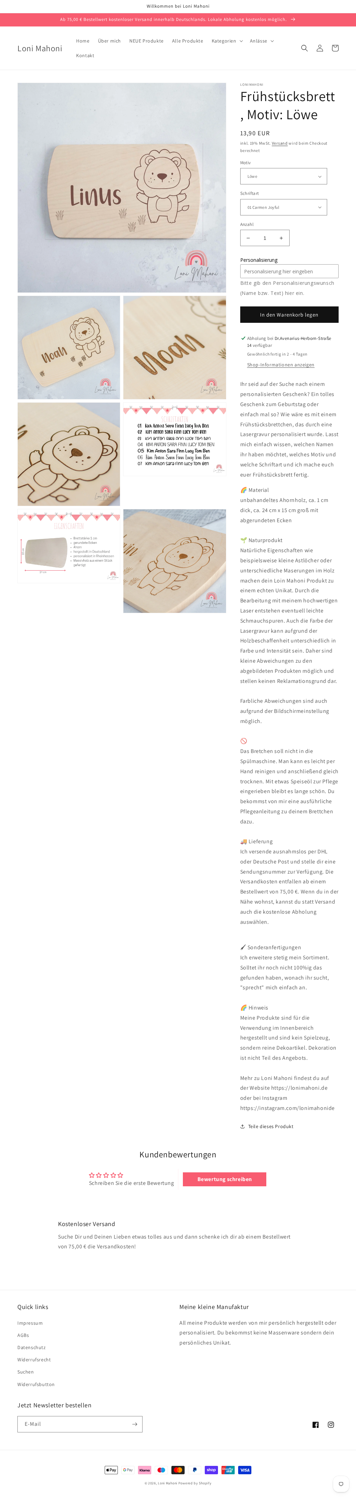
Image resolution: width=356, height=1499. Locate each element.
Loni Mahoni (167, 1483)
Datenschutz (31, 1347)
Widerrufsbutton (36, 1384)
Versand (280, 143)
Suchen (25, 1372)
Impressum (30, 1323)
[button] (227, 40)
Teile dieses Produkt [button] (271, 1126)
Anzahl (246, 224)
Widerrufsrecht (34, 1359)
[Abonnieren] (134, 1424)
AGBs (23, 1335)
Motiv (245, 163)
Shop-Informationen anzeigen (281, 365)
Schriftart (249, 193)
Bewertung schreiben (224, 1179)
